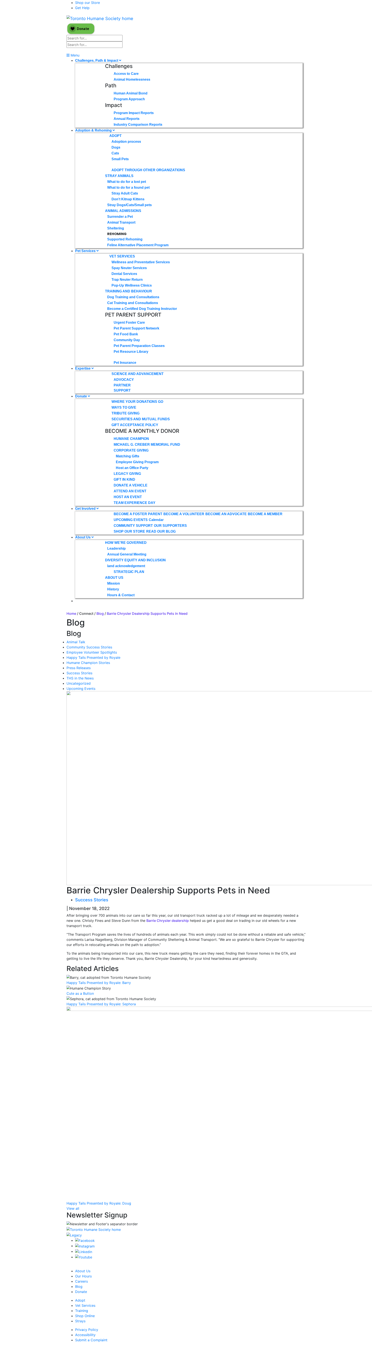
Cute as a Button (80, 993)
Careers (81, 1281)
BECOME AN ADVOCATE (226, 514)
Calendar (156, 520)
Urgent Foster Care (129, 322)
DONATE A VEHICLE (130, 485)
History (113, 589)
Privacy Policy (86, 1329)
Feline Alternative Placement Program (138, 245)
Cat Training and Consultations (132, 303)
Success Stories (79, 673)
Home (71, 613)
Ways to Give (124, 407)
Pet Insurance (125, 362)
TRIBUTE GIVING (126, 413)
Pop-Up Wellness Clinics (132, 285)
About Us (83, 537)
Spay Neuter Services (129, 268)
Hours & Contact (121, 595)
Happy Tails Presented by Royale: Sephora (101, 1004)
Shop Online (85, 1316)
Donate (81, 396)
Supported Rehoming (125, 239)
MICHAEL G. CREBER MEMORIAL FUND (147, 444)
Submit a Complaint (91, 1340)
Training (81, 1310)
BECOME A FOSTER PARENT (138, 514)
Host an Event (128, 497)
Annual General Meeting (126, 554)
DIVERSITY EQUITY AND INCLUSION (135, 560)
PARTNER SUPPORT (122, 387)
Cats (115, 153)
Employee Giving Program (137, 462)
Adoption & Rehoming (94, 130)
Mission (113, 583)
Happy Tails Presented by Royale (93, 657)
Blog (100, 613)
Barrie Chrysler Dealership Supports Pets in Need (147, 613)
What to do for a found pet (128, 187)
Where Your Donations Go (137, 401)
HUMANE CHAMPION (131, 439)
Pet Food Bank (126, 334)
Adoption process (126, 141)
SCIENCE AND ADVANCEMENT (138, 374)
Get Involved (85, 508)
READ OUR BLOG (161, 531)
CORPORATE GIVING (131, 450)
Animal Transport (121, 222)
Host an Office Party (132, 468)
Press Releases (79, 668)
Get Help (82, 8)
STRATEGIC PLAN (129, 572)
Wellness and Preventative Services (141, 262)
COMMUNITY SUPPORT (133, 525)
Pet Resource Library (131, 351)
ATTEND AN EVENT (130, 491)
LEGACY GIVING (127, 473)
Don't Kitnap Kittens (128, 199)
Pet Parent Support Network (136, 328)
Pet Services (85, 251)
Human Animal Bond (130, 93)
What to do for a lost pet (126, 182)
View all (73, 1208)
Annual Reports (127, 119)
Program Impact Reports (134, 113)
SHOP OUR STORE (129, 531)
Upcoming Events (81, 688)
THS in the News (80, 678)
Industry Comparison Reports (138, 124)
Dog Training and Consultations (133, 297)
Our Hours (83, 1276)
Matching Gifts (127, 456)
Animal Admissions (123, 211)
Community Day (127, 340)
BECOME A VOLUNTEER (183, 514)
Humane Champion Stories (88, 662)
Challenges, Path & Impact (97, 60)
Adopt (115, 136)
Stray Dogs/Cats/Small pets (129, 205)
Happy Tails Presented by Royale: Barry (99, 982)
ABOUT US (114, 577)
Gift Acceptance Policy (135, 425)
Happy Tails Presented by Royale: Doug (99, 1203)
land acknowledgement (126, 566)
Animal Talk (76, 642)
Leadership (116, 548)
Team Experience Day (134, 503)
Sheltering (115, 228)
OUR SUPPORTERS (170, 525)
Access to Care (126, 73)
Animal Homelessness (132, 79)
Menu (74, 55)
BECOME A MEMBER (265, 514)
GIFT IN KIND (124, 479)
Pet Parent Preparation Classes (139, 346)
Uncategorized (79, 683)
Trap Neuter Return (127, 279)
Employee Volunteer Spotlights (92, 652)
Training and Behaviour (128, 291)
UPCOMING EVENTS (131, 520)
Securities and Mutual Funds (141, 419)
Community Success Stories (89, 647)
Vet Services (122, 256)
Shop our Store (87, 2)
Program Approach (129, 99)
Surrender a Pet (120, 216)
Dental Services (124, 274)
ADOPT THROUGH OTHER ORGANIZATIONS (148, 170)
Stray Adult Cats (125, 193)
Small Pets (120, 159)
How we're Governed (126, 542)
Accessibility (85, 1335)
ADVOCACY (124, 379)
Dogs (116, 147)
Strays (80, 1321)
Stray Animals (119, 176)
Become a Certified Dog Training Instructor (142, 309)
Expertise (83, 368)
